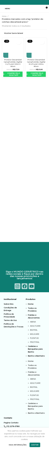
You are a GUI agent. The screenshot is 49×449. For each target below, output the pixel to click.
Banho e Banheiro (36, 356)
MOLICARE (34, 334)
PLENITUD (34, 338)
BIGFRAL (34, 330)
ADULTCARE (35, 326)
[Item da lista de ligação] (14, 304)
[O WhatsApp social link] (26, 2)
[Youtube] (31, 286)
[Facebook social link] (19, 2)
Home (30, 304)
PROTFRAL (34, 342)
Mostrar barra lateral (13, 33)
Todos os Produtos (32, 309)
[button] (5, 55)
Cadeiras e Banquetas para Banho (35, 349)
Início (4, 16)
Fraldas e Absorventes (34, 316)
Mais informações (18, 445)
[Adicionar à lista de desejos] (18, 42)
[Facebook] (24, 286)
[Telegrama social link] (29, 2)
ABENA (33, 322)
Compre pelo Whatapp (13, 74)
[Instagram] (17, 286)
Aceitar (34, 445)
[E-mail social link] (22, 2)
